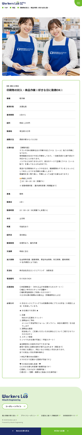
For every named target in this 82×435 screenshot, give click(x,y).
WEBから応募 (59, 431)
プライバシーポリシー (29, 415)
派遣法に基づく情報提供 (49, 415)
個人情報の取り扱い (9, 415)
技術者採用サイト (69, 415)
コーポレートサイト (14, 406)
